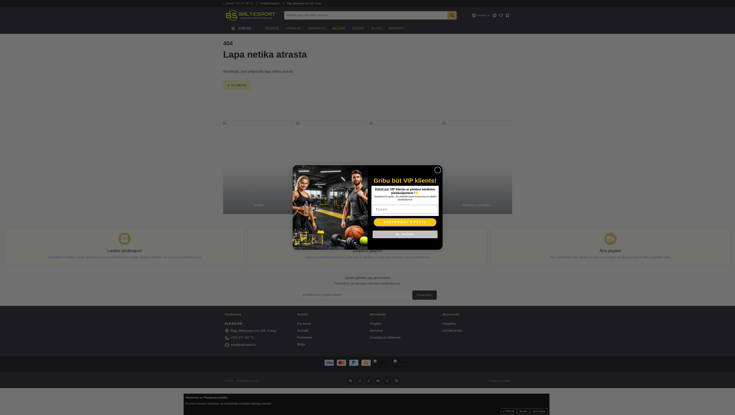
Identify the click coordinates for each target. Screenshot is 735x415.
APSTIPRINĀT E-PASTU (405, 222)
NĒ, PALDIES (405, 234)
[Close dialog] (438, 170)
